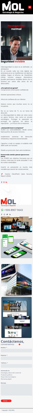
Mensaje (3, 383)
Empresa (4, 355)
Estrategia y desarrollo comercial (11, 373)
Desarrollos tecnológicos (8, 377)
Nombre (3, 347)
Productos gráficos (6, 375)
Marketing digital (6, 379)
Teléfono (4, 363)
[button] (29, 7)
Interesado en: (5, 370)
